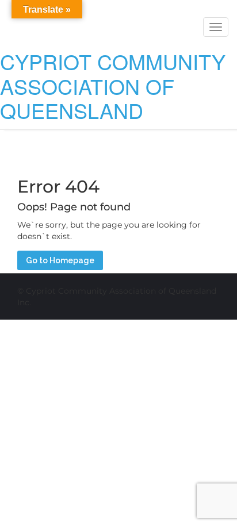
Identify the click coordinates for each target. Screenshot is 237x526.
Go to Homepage (60, 260)
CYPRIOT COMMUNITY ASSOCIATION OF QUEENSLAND (112, 86)
